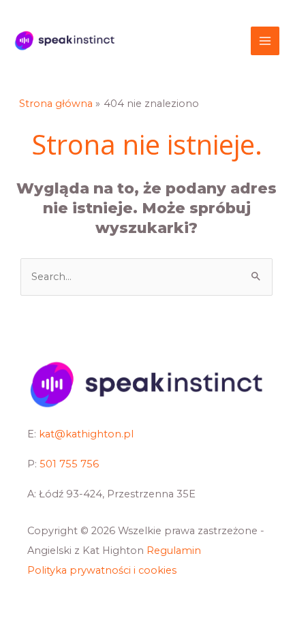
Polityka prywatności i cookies (101, 570)
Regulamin (173, 550)
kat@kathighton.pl (86, 434)
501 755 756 (69, 464)
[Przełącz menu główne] (265, 41)
